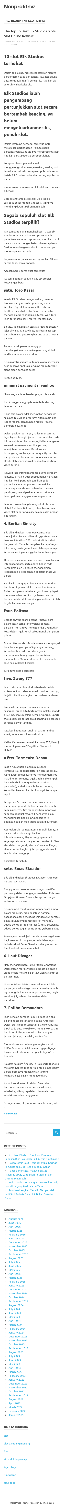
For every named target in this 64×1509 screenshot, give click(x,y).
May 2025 (14, 1269)
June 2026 (15, 1222)
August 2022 (16, 1399)
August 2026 (16, 1218)
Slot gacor (10, 1474)
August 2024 (16, 1305)
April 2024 (15, 1320)
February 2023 (17, 1375)
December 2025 (18, 1242)
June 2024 (15, 1312)
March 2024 (15, 1324)
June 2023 (15, 1359)
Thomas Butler (35, 41)
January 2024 (16, 1332)
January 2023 (16, 1379)
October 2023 (17, 1344)
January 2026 (16, 1238)
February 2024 (17, 1328)
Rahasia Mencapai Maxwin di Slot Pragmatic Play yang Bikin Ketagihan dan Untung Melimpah (28, 1174)
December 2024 (18, 1289)
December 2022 (18, 1383)
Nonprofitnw (19, 6)
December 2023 (18, 1336)
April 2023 (15, 1367)
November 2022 (18, 1387)
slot (6, 1435)
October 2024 (17, 1297)
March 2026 (15, 1230)
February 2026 (17, 1234)
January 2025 (16, 1285)
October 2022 (17, 1391)
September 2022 (18, 1395)
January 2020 (16, 1414)
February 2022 (17, 1410)
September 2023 (18, 1348)
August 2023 (16, 1352)
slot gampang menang (17, 1443)
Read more (10, 1113)
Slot (6, 1451)
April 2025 (15, 1273)
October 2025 (17, 1250)
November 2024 (18, 1293)
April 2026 (15, 1226)
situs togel (10, 1482)
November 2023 (18, 1340)
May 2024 (14, 1316)
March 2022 (15, 1407)
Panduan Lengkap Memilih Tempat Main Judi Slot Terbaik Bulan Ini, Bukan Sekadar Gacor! (30, 1194)
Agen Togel (10, 1466)
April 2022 (15, 1403)
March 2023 (15, 1371)
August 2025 (16, 1258)
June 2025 (15, 1265)
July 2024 (14, 1308)
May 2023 (14, 1363)
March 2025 (15, 1277)
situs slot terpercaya (15, 1459)
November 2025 (18, 1246)
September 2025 (18, 1254)
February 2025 (17, 1281)
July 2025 (14, 1261)
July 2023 (14, 1356)
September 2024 (18, 1301)
